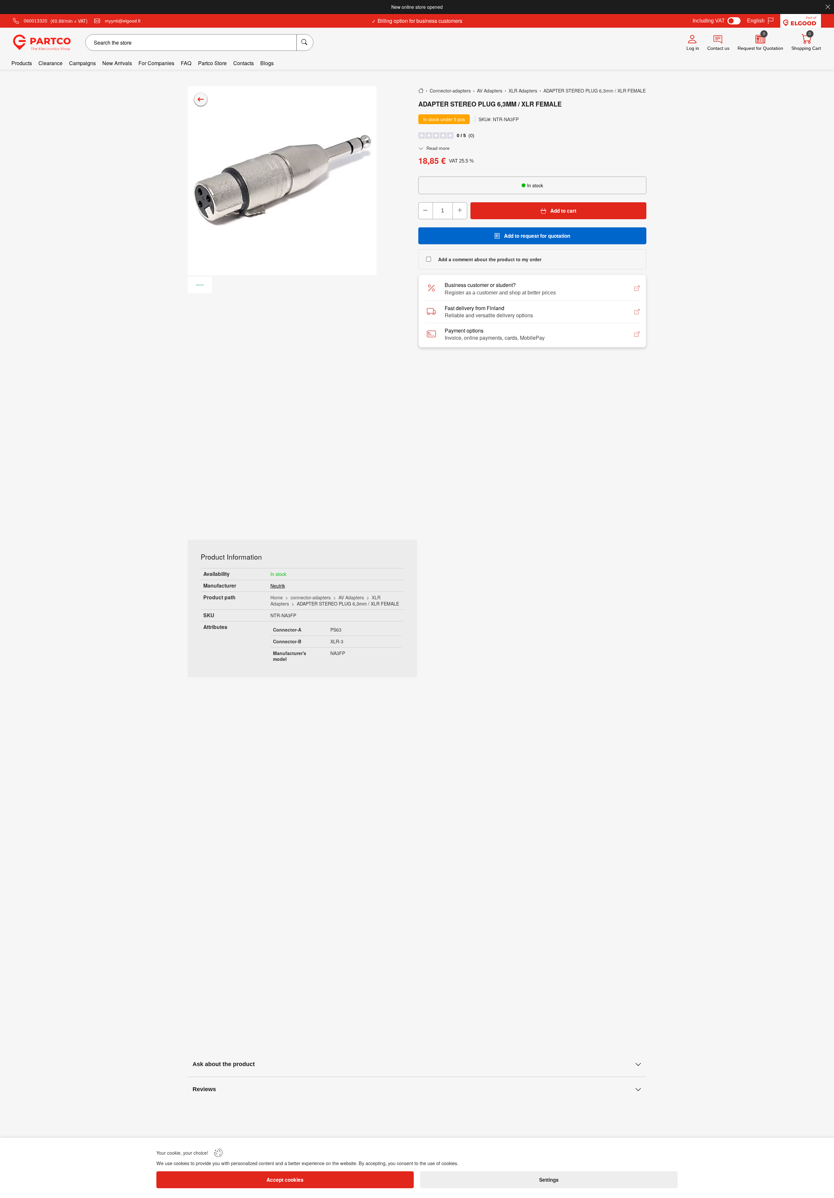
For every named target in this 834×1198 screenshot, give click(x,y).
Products (21, 63)
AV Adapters (351, 597)
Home (276, 597)
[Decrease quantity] (426, 211)
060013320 (35, 20)
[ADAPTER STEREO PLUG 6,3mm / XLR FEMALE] (282, 180)
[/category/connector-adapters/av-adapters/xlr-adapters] (200, 99)
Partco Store (212, 63)
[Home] (421, 90)
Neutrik (277, 585)
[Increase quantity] (460, 211)
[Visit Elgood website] (800, 21)
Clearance (50, 63)
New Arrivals (117, 63)
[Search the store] (304, 42)
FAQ (186, 63)
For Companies (156, 63)
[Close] (828, 7)
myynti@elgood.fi (122, 20)
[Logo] (42, 43)
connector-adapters (311, 597)
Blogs (267, 63)
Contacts (243, 63)
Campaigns (82, 63)
